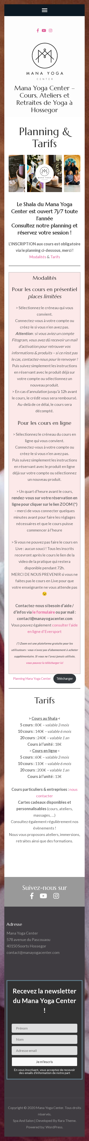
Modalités (37, 256)
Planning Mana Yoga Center (32, 678)
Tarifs (55, 256)
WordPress (54, 1127)
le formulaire (43, 612)
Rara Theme (67, 1120)
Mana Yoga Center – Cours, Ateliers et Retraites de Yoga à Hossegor (44, 99)
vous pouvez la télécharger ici (44, 662)
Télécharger (64, 678)
